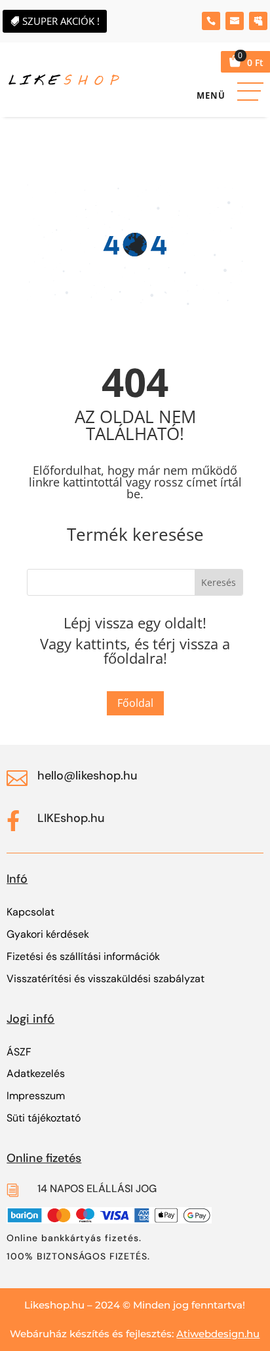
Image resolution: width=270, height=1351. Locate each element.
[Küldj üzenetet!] (234, 21)
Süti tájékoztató (44, 1118)
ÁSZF (19, 1052)
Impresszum (36, 1096)
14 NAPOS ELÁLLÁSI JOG (97, 1188)
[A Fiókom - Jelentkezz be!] (258, 21)
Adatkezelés (36, 1073)
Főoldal (135, 703)
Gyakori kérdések (48, 934)
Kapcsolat (30, 912)
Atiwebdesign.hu (218, 1333)
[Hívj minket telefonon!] (211, 21)
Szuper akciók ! (61, 20)
